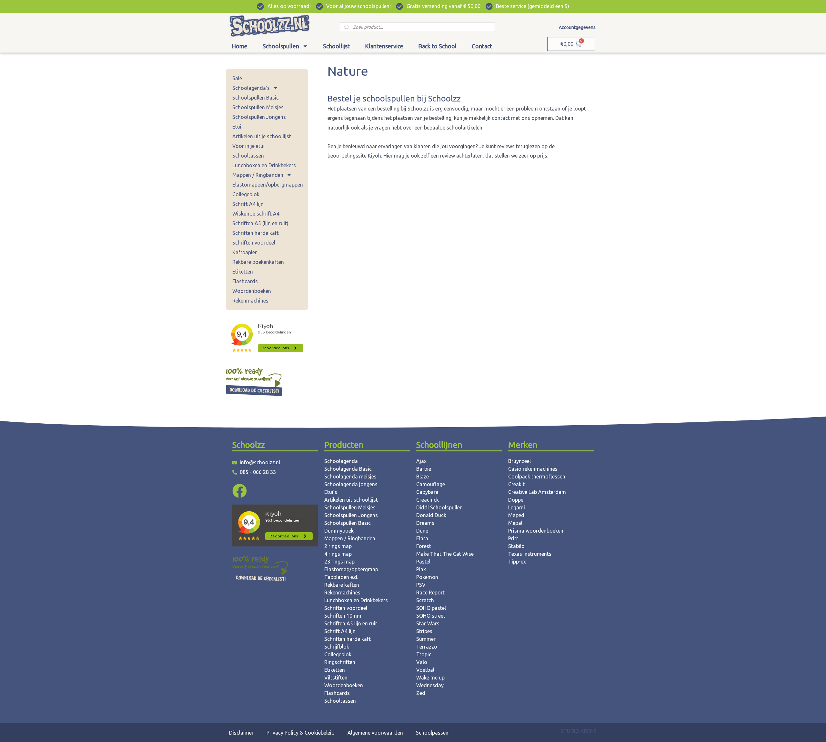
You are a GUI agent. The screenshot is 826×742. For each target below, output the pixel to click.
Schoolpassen (432, 733)
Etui (236, 127)
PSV (421, 585)
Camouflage (430, 484)
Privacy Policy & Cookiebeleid (301, 733)
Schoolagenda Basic (348, 469)
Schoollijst (336, 46)
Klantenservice (384, 46)
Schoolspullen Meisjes (258, 107)
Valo (421, 662)
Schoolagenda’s (251, 88)
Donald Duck (431, 515)
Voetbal (425, 670)
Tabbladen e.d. (341, 577)
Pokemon (427, 577)
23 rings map (339, 561)
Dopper (516, 500)
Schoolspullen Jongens (259, 117)
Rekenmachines (250, 301)
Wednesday (430, 685)
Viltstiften (336, 677)
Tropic (423, 654)
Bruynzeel (519, 461)
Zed (420, 693)
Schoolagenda (341, 461)
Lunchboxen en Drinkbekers (264, 165)
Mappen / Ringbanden (257, 175)
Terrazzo (426, 647)
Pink (421, 569)
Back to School (437, 46)
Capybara (427, 492)
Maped (516, 515)
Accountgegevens (577, 27)
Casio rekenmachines (533, 469)
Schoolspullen (281, 46)
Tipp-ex (517, 561)
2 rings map (338, 546)
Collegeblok (245, 194)
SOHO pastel (431, 608)
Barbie (423, 469)
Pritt (513, 538)
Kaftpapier (244, 252)
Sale (237, 78)
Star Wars (427, 623)
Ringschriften (339, 662)
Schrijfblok (336, 647)
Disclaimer (241, 733)
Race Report (430, 592)
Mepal (515, 523)
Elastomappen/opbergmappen (267, 185)
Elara (422, 538)
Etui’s (330, 492)
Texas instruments (529, 554)
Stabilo (516, 546)
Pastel (423, 561)
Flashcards (245, 281)
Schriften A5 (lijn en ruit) (260, 223)
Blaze (422, 476)
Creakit (516, 484)
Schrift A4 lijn (248, 204)
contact (501, 118)
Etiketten (242, 272)
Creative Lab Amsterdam (537, 492)
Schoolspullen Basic (255, 98)
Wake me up (430, 677)
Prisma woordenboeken (535, 531)
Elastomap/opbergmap (351, 569)
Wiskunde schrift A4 (255, 214)
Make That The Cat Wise (445, 554)
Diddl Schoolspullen (439, 507)
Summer (426, 639)
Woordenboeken (251, 291)
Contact (482, 46)
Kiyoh (374, 156)
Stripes (424, 631)
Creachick (427, 500)
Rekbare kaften (341, 585)
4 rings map (338, 554)
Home (239, 46)
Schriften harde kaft (255, 233)
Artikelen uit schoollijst (351, 500)
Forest (423, 546)
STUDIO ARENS (578, 731)
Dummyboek (339, 531)
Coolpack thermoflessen (536, 476)
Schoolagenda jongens (351, 484)
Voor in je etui (248, 146)
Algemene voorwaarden (375, 733)
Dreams (425, 523)
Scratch (425, 600)
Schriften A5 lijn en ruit (350, 623)
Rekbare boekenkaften (258, 262)
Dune (422, 531)
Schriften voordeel (253, 243)
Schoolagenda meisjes (350, 476)
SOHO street (430, 616)
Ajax (421, 461)
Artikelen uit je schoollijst (261, 136)
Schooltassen (248, 156)
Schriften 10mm (342, 616)
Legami (516, 507)
